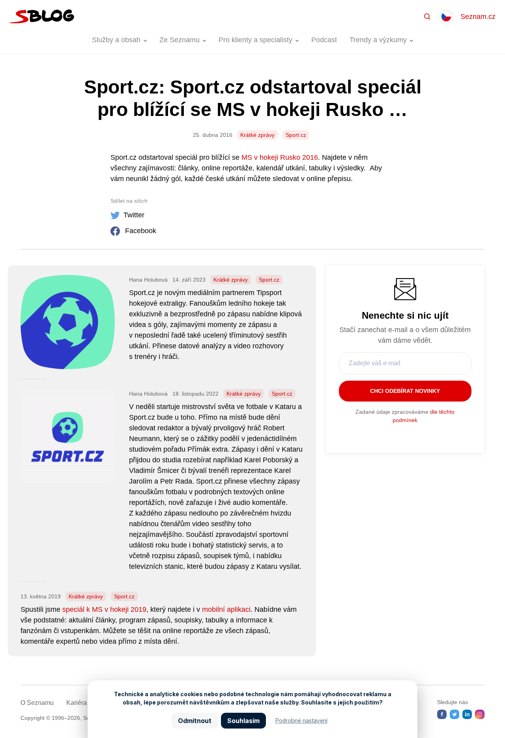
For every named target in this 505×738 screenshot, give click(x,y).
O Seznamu (37, 702)
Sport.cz (296, 135)
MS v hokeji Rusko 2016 (279, 157)
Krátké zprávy (257, 135)
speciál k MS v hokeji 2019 (104, 609)
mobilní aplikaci (226, 609)
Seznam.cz (478, 17)
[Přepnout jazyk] (446, 16)
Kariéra (76, 702)
